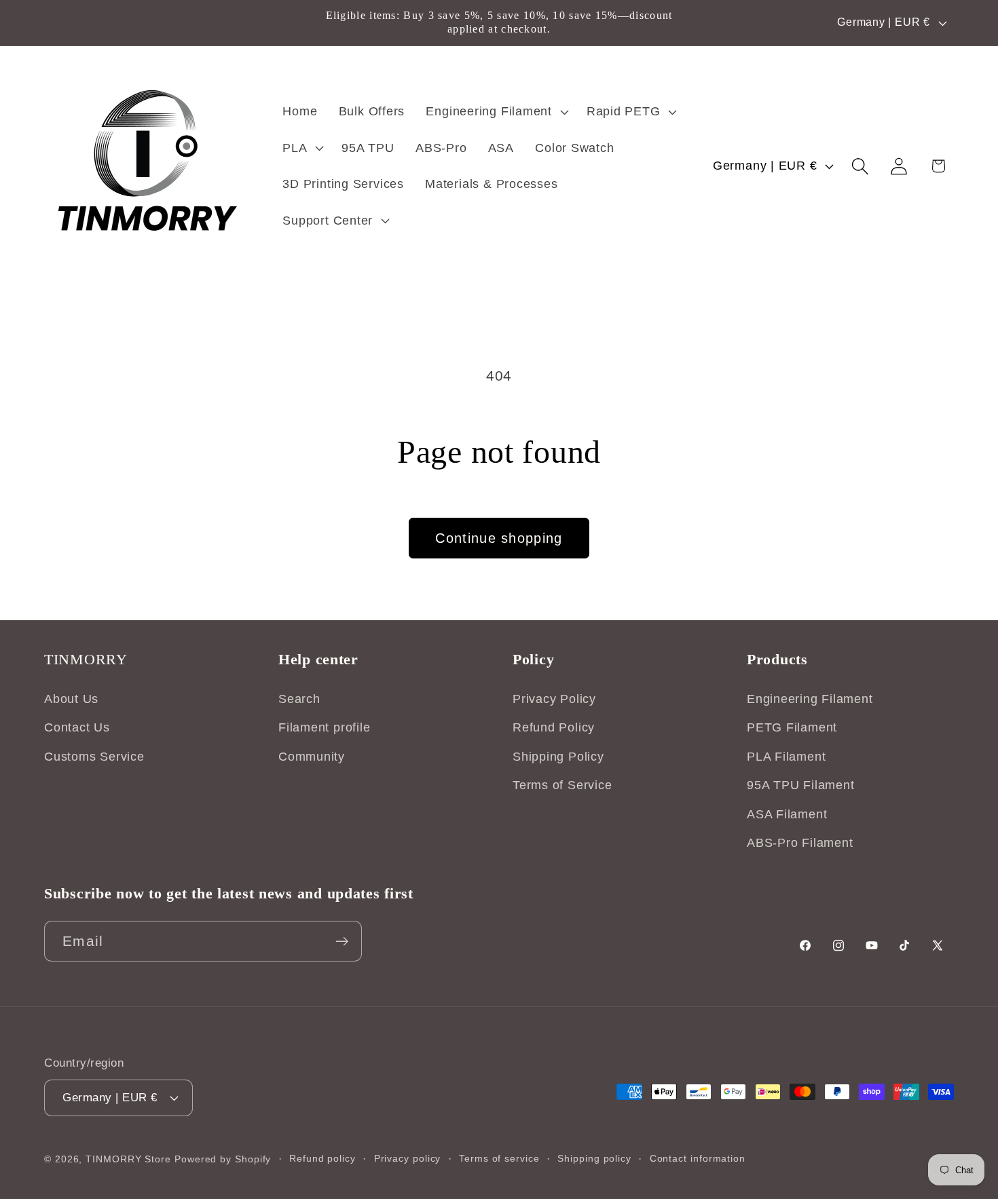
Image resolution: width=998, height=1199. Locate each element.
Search (299, 699)
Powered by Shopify (222, 1158)
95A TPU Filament (800, 786)
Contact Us (77, 728)
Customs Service (94, 756)
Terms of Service (562, 786)
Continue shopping (498, 538)
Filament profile (324, 728)
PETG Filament (792, 728)
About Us (71, 699)
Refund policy (322, 1157)
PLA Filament (786, 756)
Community (311, 756)
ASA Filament (787, 814)
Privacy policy (407, 1157)
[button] (495, 111)
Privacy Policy (554, 699)
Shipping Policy (558, 756)
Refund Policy (554, 728)
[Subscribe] (341, 941)
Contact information (697, 1157)
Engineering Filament (810, 699)
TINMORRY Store (128, 1158)
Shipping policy (594, 1157)
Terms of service (499, 1157)
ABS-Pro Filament (800, 843)
